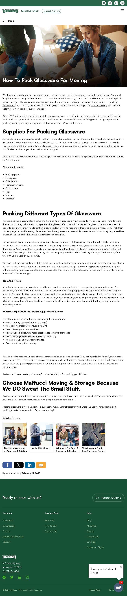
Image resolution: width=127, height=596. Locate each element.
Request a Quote (111, 497)
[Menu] (122, 10)
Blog (89, 520)
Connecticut (51, 531)
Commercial (8, 525)
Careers (91, 531)
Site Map (91, 541)
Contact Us (92, 536)
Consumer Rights (95, 547)
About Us (91, 525)
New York (49, 520)
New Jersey (50, 525)
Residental (7, 520)
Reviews (6, 541)
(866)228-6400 (10, 571)
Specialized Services (12, 536)
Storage (6, 531)
